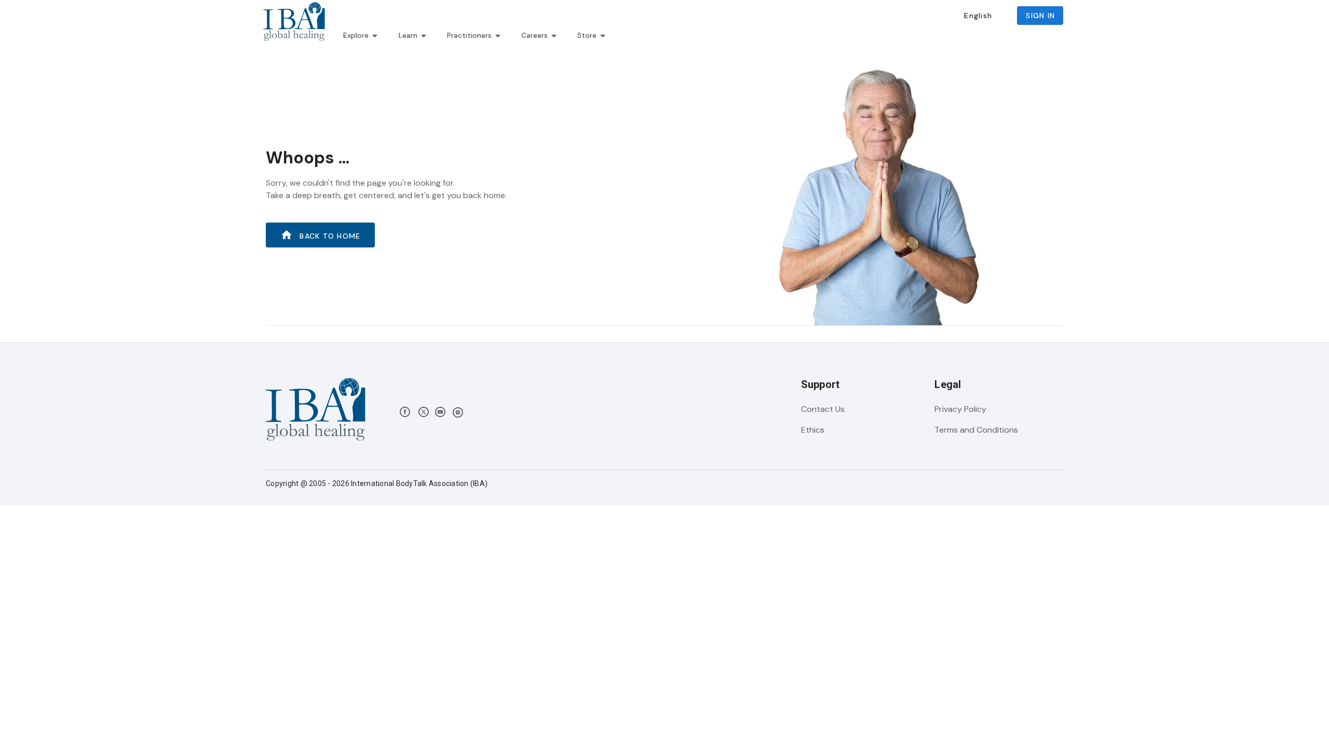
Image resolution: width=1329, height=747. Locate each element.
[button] (977, 15)
